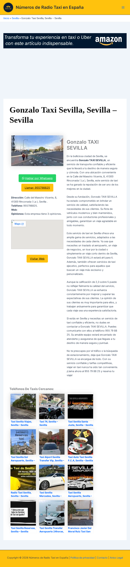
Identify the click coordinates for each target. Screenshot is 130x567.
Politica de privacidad (82, 557)
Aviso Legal (116, 557)
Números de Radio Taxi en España (50, 7)
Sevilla (15, 18)
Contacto (102, 557)
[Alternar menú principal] (123, 7)
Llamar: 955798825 (37, 187)
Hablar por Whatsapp (39, 178)
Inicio (6, 18)
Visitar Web (37, 258)
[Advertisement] (65, 73)
